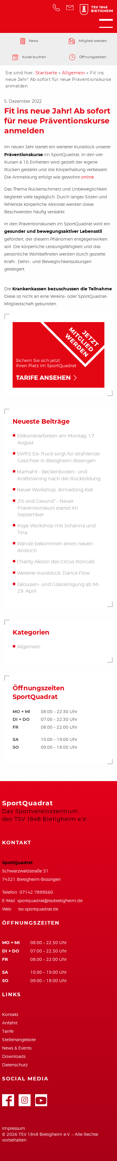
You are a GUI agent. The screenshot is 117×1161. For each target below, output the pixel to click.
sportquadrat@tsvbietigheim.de (49, 900)
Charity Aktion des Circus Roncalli (55, 562)
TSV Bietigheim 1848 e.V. (93, 10)
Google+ (25, 1097)
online (87, 176)
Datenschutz (15, 1064)
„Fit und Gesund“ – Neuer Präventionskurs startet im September (47, 507)
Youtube (41, 1097)
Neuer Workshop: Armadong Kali (55, 490)
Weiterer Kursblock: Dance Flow (53, 573)
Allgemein (73, 73)
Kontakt (10, 1014)
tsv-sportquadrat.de (38, 908)
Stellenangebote (19, 1039)
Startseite (46, 73)
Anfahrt (9, 1022)
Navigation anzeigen (106, 23)
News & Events (17, 1047)
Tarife (8, 1031)
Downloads (14, 1056)
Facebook (8, 1097)
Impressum (13, 1128)
